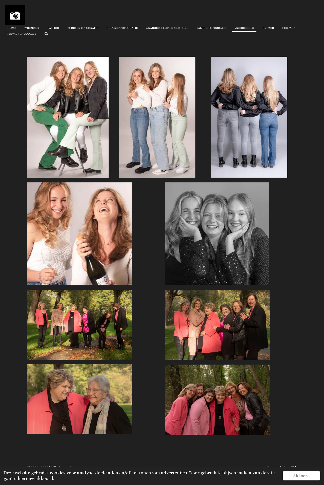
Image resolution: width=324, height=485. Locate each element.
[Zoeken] (46, 33)
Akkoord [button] (301, 475)
